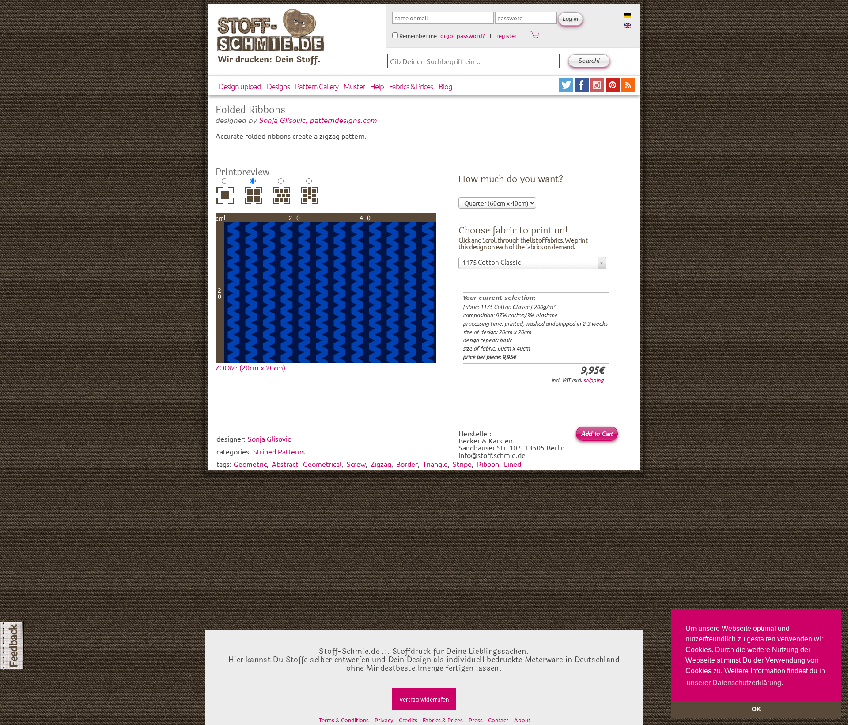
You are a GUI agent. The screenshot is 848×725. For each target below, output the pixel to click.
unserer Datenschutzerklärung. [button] (735, 683)
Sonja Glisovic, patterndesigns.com (318, 120)
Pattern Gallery (316, 86)
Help (377, 86)
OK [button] (756, 709)
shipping (593, 379)
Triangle (435, 463)
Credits (408, 720)
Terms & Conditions (344, 720)
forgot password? (461, 35)
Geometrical (322, 463)
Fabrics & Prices (411, 86)
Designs (278, 86)
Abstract (285, 463)
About (522, 720)
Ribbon (488, 463)
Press (476, 720)
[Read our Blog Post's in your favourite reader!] (628, 88)
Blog (445, 86)
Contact (498, 720)
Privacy (384, 720)
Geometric (250, 463)
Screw (356, 463)
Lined (512, 463)
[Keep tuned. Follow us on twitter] (567, 88)
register (506, 35)
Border (407, 463)
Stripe (462, 463)
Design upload (240, 86)
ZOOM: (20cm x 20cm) (250, 367)
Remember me (417, 35)
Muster (354, 86)
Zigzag (381, 463)
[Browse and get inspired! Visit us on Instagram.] (598, 88)
